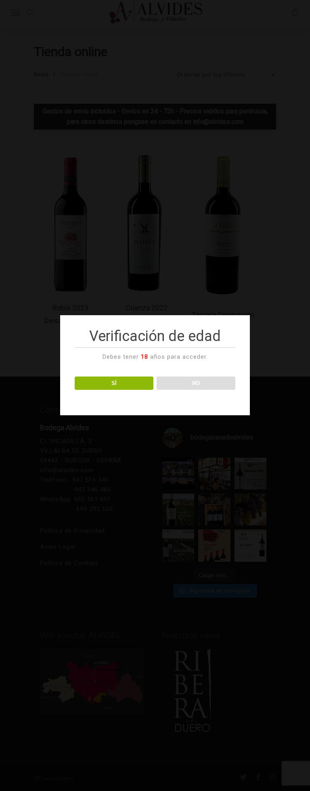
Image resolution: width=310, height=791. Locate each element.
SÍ (114, 383)
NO (196, 383)
